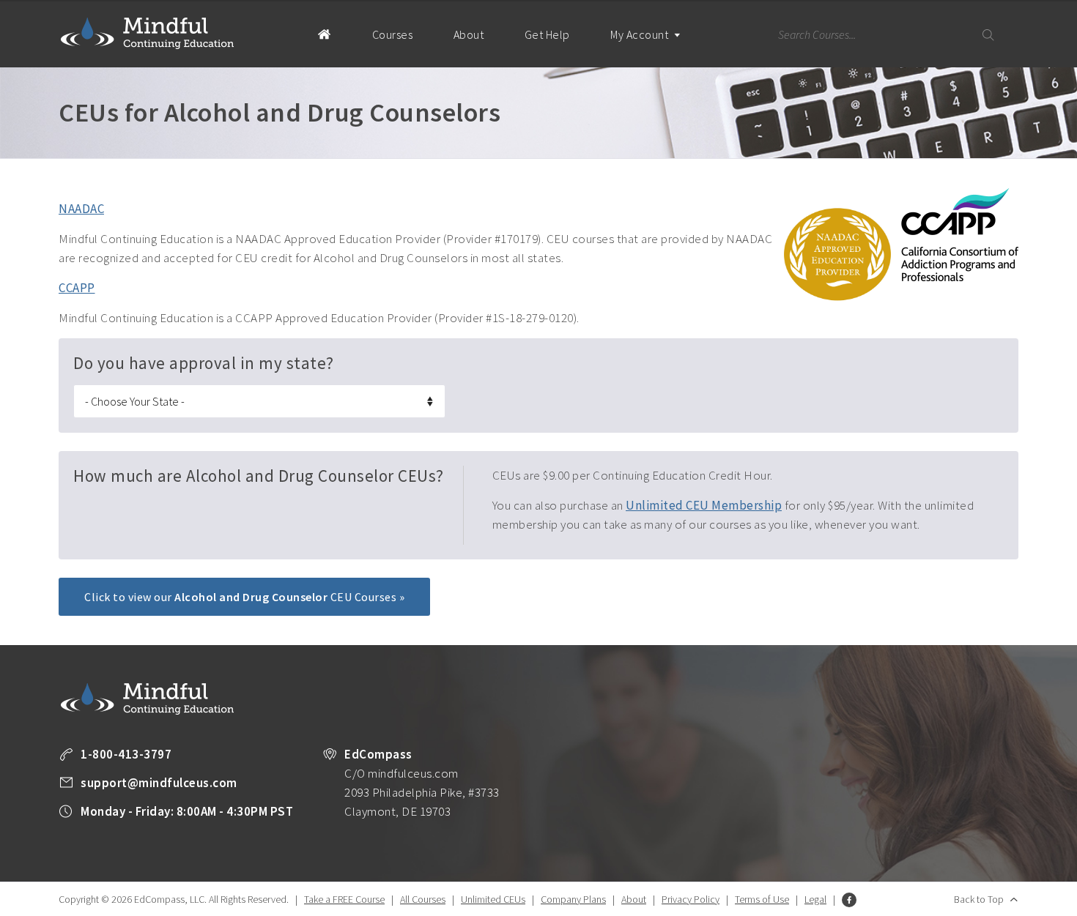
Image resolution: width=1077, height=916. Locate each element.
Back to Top (979, 899)
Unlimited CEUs (493, 899)
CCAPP (77, 288)
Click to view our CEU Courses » (244, 596)
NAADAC (81, 209)
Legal (815, 899)
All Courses (422, 899)
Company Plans (573, 899)
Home (324, 34)
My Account (640, 34)
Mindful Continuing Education (147, 33)
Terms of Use (762, 899)
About (469, 34)
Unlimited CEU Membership (704, 505)
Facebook (849, 900)
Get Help (547, 34)
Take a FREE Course (344, 899)
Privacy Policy (690, 899)
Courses (392, 34)
